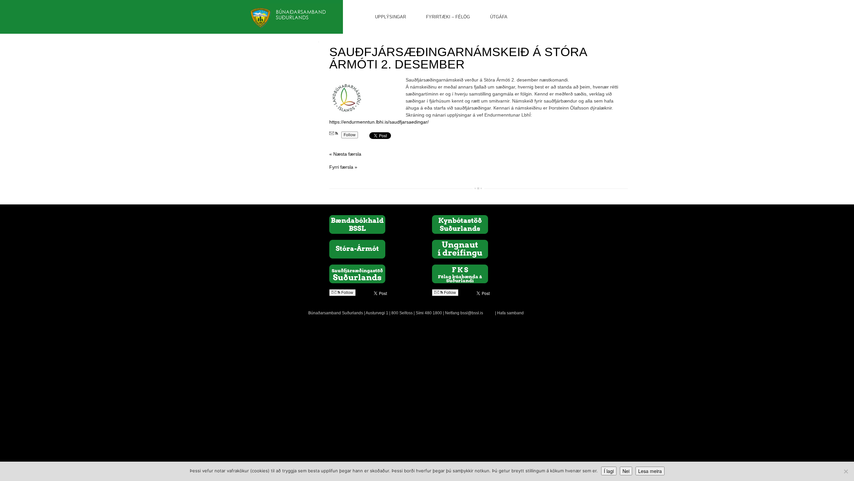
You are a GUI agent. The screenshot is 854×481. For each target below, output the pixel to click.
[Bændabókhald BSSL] (357, 224)
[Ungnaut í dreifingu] (460, 249)
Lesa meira (650, 471)
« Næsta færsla (345, 154)
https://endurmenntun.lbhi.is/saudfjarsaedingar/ (379, 122)
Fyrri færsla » (343, 167)
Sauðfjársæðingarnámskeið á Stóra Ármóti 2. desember (458, 58)
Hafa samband (510, 313)
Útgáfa (498, 16)
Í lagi (609, 471)
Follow (350, 135)
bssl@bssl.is (471, 313)
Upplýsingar (390, 16)
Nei (625, 471)
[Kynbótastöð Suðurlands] (460, 224)
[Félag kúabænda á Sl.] (460, 274)
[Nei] (845, 471)
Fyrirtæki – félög (448, 16)
